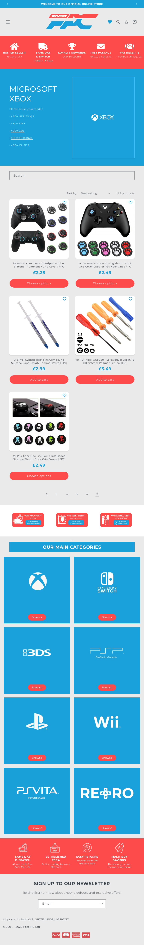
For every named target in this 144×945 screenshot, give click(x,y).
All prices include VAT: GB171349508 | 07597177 (36, 919)
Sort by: (71, 193)
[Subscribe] (101, 903)
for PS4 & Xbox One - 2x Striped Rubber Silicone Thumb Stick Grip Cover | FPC (39, 265)
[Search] (130, 175)
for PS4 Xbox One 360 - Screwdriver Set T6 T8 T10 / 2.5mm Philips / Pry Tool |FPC (105, 361)
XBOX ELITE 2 (20, 145)
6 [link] (97, 494)
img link (27, 515)
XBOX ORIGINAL (22, 137)
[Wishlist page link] (110, 22)
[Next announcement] (137, 4)
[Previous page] (47, 494)
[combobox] (72, 175)
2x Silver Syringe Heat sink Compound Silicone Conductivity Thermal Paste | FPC (39, 361)
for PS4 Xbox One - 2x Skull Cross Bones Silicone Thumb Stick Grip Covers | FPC (39, 457)
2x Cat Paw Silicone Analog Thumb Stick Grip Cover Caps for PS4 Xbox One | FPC (105, 265)
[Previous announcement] (7, 4)
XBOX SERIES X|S (22, 116)
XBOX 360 (17, 130)
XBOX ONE (18, 123)
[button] (8, 22)
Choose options (39, 283)
